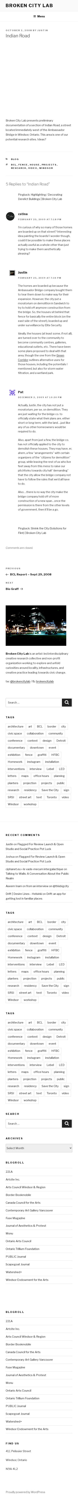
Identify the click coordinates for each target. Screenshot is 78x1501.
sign (66, 790)
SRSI (11, 797)
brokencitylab (45, 681)
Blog (15, 159)
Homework (15, 762)
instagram (33, 762)
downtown (37, 747)
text (39, 797)
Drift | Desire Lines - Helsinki (24, 894)
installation (52, 762)
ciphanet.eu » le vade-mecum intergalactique (34, 869)
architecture (15, 726)
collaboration (35, 733)
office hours (41, 776)
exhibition (14, 755)
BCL (14, 164)
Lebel (50, 769)
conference (15, 740)
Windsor (46, 168)
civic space (15, 733)
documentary (16, 747)
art (30, 726)
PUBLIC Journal (16, 1256)
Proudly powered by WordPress (25, 1492)
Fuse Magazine (15, 1218)
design (47, 740)
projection (29, 783)
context (32, 740)
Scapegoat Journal (18, 1264)
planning (59, 776)
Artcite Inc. (13, 1179)
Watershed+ (14, 1272)
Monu (9, 1233)
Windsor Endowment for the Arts (27, 1280)
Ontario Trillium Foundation (22, 1249)
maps (25, 776)
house (35, 164)
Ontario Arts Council (18, 1241)
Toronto (52, 797)
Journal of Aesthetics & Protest (26, 1225)
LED (62, 769)
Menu (41, 16)
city (63, 726)
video (32, 168)
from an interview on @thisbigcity (47, 886)
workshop (30, 804)
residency (30, 790)
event (52, 747)
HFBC (55, 755)
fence (23, 164)
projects (49, 164)
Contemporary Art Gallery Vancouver (29, 1210)
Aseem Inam (14, 886)
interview (36, 769)
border (52, 726)
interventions (16, 769)
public (61, 783)
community (55, 733)
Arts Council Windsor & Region (25, 1187)
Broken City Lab (29, 5)
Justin (42, 30)
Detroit (61, 740)
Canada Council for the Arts (23, 1202)
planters (13, 783)
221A (9, 1171)
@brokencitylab (20, 681)
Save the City (50, 790)
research (19, 168)
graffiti (41, 755)
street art (25, 797)
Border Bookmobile (18, 1195)
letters (12, 776)
